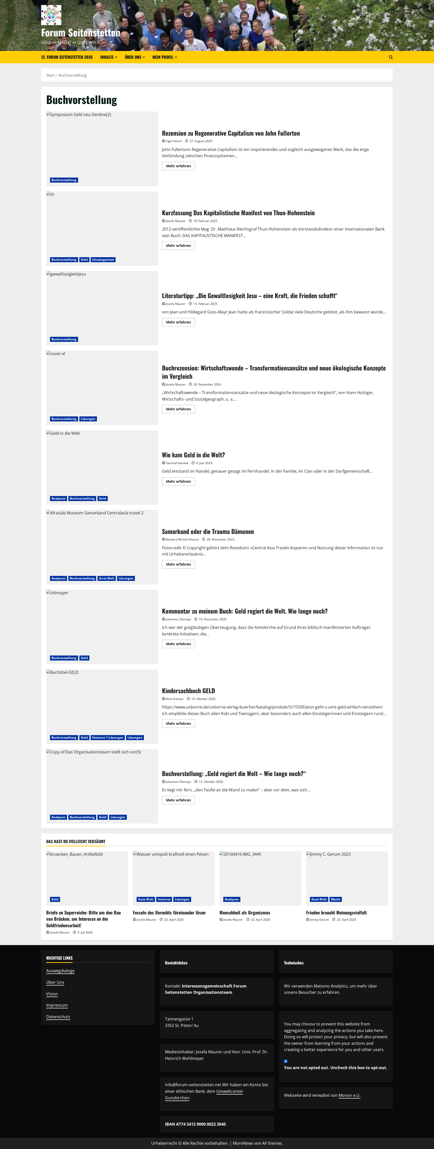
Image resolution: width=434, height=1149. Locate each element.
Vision (52, 994)
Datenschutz (58, 1016)
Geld (84, 259)
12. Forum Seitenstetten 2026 (67, 57)
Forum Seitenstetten (80, 32)
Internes (164, 899)
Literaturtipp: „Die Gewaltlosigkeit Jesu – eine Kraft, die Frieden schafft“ (102, 308)
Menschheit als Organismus (245, 912)
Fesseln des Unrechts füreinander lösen (169, 912)
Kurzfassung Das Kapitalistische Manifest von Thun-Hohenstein (102, 228)
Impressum (57, 1005)
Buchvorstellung (64, 180)
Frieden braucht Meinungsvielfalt (336, 912)
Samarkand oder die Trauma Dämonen (102, 547)
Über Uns (55, 982)
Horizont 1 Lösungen (107, 737)
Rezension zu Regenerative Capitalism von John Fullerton (102, 149)
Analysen (58, 498)
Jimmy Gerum (319, 919)
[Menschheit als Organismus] (260, 878)
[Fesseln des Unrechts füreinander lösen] (173, 878)
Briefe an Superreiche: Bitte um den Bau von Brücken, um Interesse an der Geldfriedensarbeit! (83, 918)
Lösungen (88, 419)
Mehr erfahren (180, 166)
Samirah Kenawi (177, 463)
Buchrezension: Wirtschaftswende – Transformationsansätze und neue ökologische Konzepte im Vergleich (102, 388)
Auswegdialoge (60, 970)
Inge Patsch (174, 141)
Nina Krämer (175, 699)
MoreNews (243, 1143)
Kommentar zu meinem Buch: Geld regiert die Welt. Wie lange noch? (102, 627)
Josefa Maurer (176, 221)
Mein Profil (162, 57)
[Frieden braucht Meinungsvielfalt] (347, 878)
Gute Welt (106, 578)
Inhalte (107, 57)
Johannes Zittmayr (178, 619)
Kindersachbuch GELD (102, 706)
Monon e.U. (349, 1095)
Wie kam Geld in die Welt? (102, 467)
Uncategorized (103, 259)
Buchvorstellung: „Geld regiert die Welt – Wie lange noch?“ (102, 786)
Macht (336, 899)
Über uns (133, 57)
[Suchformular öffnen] (391, 57)
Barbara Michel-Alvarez (182, 539)
